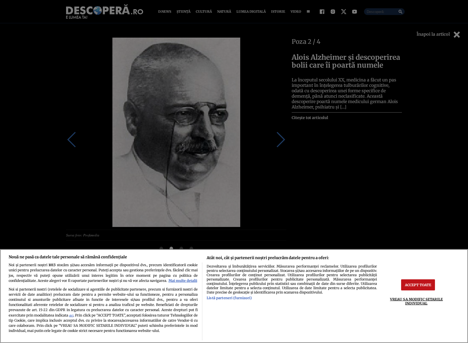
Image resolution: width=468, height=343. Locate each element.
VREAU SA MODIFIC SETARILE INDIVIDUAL (416, 301)
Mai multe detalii (182, 280)
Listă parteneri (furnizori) (229, 298)
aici (71, 315)
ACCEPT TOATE (418, 284)
